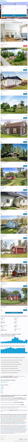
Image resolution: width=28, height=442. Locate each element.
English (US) (21, 439)
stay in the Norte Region (11, 420)
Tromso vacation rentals (6, 431)
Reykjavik (2, 392)
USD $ (25, 439)
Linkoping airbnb (3, 420)
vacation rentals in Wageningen (20, 423)
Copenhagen (2, 388)
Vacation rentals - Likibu (3, 1)
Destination (2, 5)
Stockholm (2, 386)
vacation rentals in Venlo (19, 417)
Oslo (1, 389)
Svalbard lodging (8, 432)
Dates (2, 8)
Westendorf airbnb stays (23, 428)
